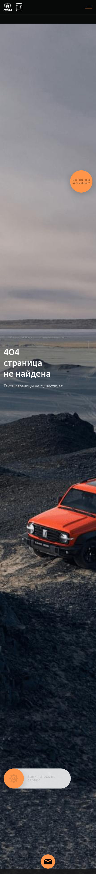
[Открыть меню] (88, 7)
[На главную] (8, 7)
